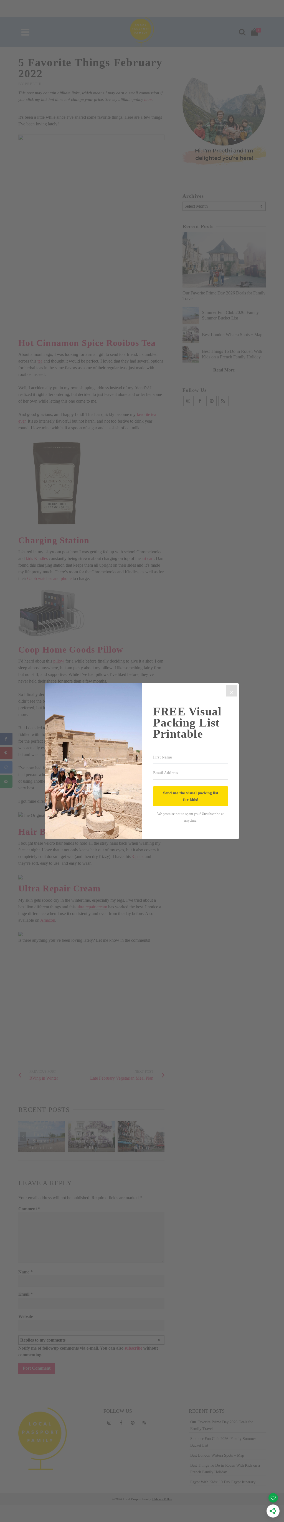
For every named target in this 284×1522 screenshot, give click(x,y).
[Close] (231, 690)
